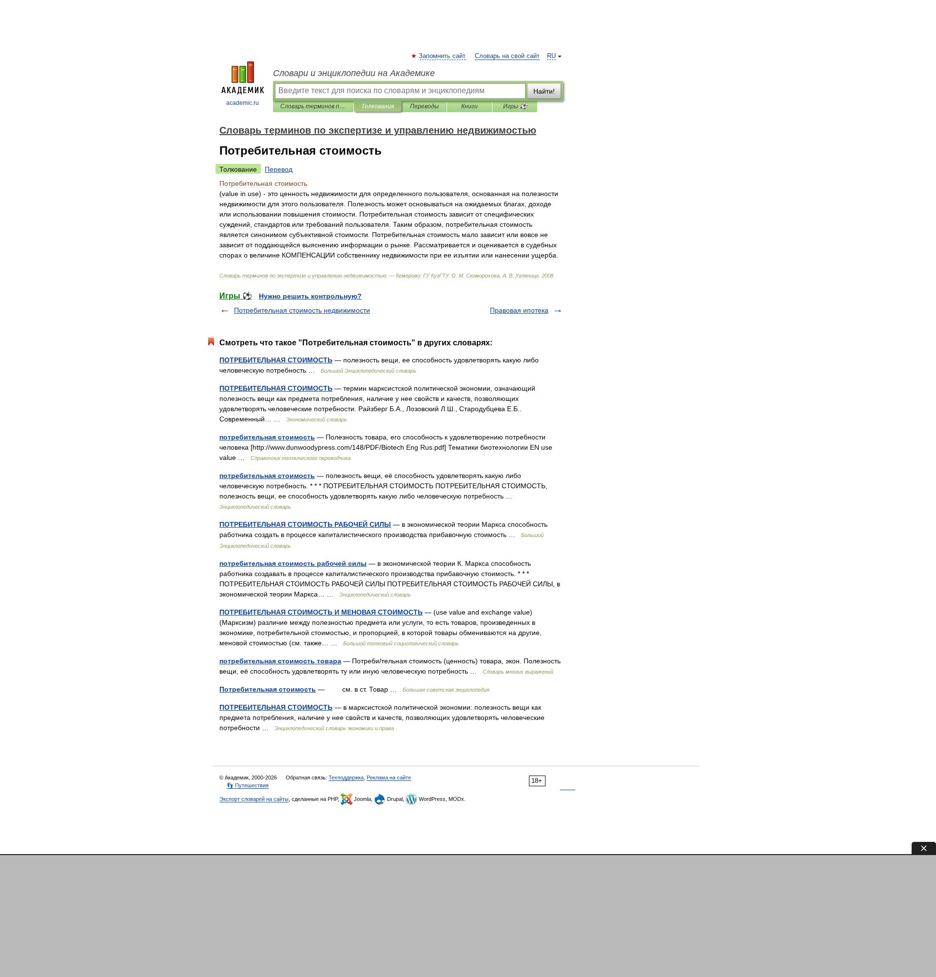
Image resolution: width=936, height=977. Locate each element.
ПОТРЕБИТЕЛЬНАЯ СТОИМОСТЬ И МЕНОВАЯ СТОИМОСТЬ (321, 612)
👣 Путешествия (248, 785)
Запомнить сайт (443, 56)
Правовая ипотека (519, 310)
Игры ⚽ (515, 106)
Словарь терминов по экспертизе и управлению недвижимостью (313, 106)
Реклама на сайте (389, 777)
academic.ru (242, 103)
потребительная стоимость (267, 437)
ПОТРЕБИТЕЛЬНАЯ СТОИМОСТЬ (275, 360)
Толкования (377, 106)
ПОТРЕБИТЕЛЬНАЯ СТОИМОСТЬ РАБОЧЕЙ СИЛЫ (305, 524)
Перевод (278, 169)
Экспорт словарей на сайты (254, 799)
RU (551, 56)
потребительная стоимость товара (280, 661)
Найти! (544, 91)
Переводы (424, 106)
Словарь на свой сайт (507, 56)
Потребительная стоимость (267, 689)
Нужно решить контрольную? (310, 296)
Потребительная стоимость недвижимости (302, 310)
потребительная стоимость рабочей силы (293, 563)
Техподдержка (346, 777)
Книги (469, 106)
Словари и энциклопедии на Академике (354, 73)
